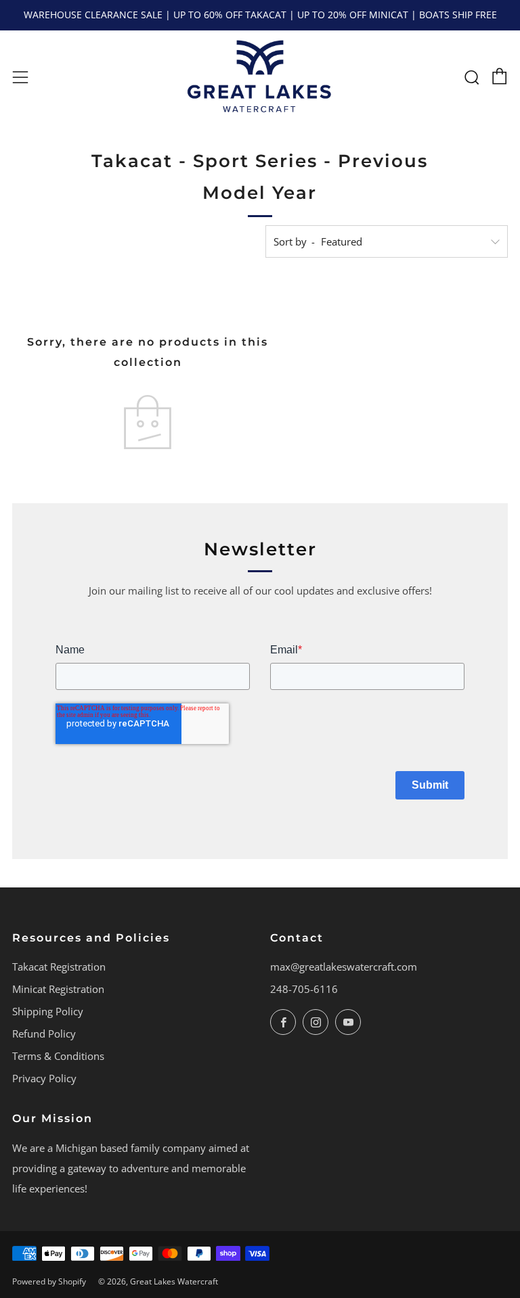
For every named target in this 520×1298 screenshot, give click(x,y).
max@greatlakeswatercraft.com (343, 966)
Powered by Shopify (49, 1281)
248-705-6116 (304, 989)
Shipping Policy (47, 1011)
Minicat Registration (58, 989)
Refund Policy (44, 1033)
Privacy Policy (44, 1078)
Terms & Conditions (58, 1056)
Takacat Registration (59, 966)
